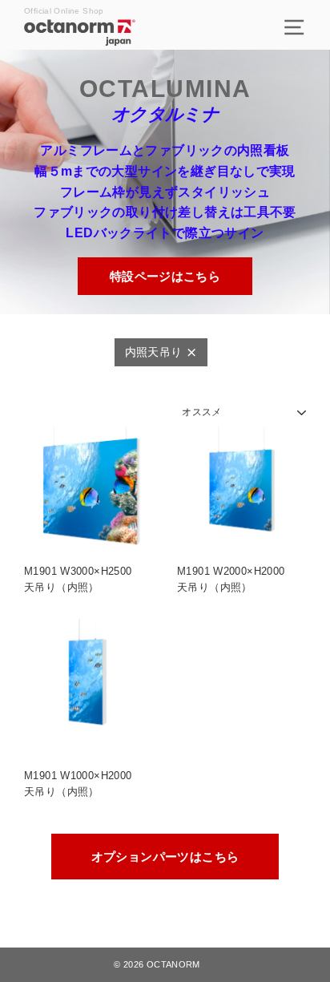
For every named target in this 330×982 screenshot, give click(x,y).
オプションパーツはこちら (165, 856)
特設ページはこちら (165, 276)
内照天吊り (154, 352)
